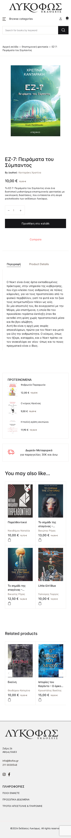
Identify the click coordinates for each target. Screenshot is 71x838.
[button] (17, 19)
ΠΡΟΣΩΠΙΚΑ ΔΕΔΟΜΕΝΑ (15, 799)
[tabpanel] (35, 100)
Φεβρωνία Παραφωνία (33, 384)
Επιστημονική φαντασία (35, 46)
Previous (8, 673)
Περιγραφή (14, 264)
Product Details (39, 264)
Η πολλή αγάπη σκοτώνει (35, 421)
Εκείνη (12, 682)
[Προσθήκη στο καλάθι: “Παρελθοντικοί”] (9, 539)
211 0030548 (9, 764)
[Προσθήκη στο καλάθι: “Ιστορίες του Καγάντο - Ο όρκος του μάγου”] (40, 699)
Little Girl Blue (47, 585)
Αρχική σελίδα (10, 46)
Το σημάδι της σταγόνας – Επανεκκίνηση (47, 526)
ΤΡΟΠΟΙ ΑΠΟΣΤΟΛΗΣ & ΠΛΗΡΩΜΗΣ (22, 806)
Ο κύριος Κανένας (31, 403)
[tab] (13, 264)
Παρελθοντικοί (17, 522)
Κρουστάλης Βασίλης (50, 690)
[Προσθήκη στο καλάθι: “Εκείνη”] (9, 699)
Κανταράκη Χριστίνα (29, 172)
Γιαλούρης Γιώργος (48, 594)
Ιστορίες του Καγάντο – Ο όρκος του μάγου (50, 686)
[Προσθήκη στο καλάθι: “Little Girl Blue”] (40, 603)
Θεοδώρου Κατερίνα (19, 690)
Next (62, 673)
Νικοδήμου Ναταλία (19, 530)
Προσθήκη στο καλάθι (35, 223)
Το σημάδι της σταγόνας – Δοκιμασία (17, 589)
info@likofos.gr (10, 760)
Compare (35, 239)
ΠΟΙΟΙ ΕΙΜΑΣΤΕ (10, 793)
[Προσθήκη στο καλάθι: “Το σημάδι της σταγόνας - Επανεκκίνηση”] (40, 539)
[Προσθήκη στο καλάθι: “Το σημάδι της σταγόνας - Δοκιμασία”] (9, 603)
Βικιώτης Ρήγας (47, 530)
